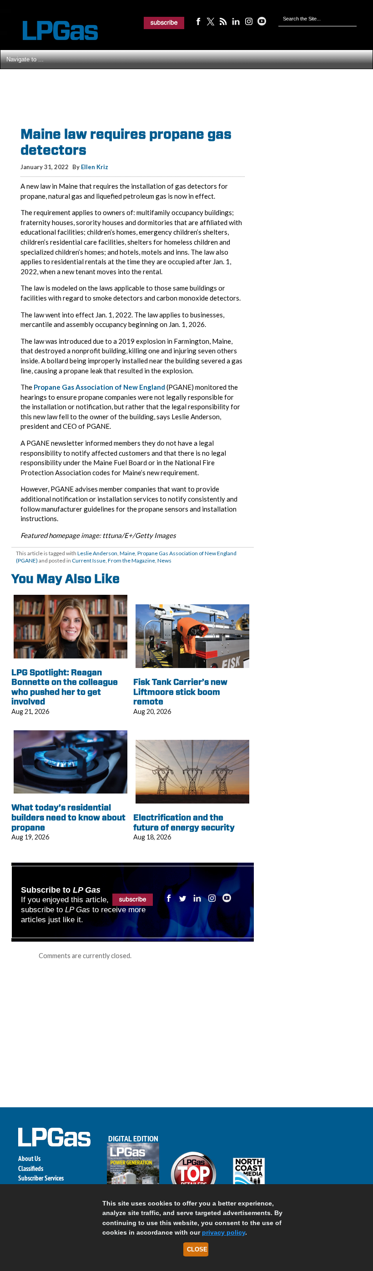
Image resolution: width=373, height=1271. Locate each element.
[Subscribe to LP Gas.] (164, 23)
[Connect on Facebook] (198, 21)
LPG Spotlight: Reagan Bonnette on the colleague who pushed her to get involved (64, 687)
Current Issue (89, 560)
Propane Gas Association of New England (99, 387)
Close (197, 1249)
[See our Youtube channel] (261, 21)
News (164, 560)
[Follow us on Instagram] (248, 21)
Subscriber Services (41, 1178)
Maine (127, 553)
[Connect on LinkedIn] (236, 21)
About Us (29, 1158)
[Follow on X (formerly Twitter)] (210, 21)
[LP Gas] (52, 30)
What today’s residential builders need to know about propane (68, 817)
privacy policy (223, 1232)
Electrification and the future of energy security (184, 822)
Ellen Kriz (94, 167)
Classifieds (30, 1168)
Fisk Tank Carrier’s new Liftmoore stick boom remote (180, 691)
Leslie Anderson (97, 553)
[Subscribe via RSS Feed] (223, 21)
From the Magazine (131, 560)
